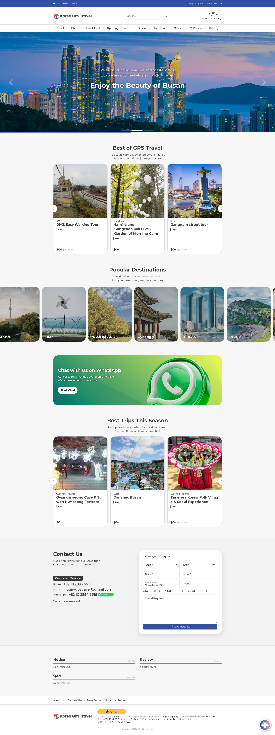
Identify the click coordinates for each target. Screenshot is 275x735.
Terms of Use (75, 700)
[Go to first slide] (263, 82)
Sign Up (200, 4)
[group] (80, 209)
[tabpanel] (137, 82)
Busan (142, 28)
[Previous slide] (11, 82)
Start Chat (67, 390)
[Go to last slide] (53, 208)
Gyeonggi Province (118, 28)
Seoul (60, 28)
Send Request (181, 626)
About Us (58, 700)
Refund (122, 700)
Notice (56, 4)
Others (178, 28)
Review (65, 4)
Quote (74, 4)
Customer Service (214, 4)
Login (191, 4)
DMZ (74, 28)
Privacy (109, 700)
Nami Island (92, 28)
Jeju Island (160, 28)
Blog (215, 28)
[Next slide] (221, 208)
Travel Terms (94, 700)
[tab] (149, 130)
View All (130, 661)
